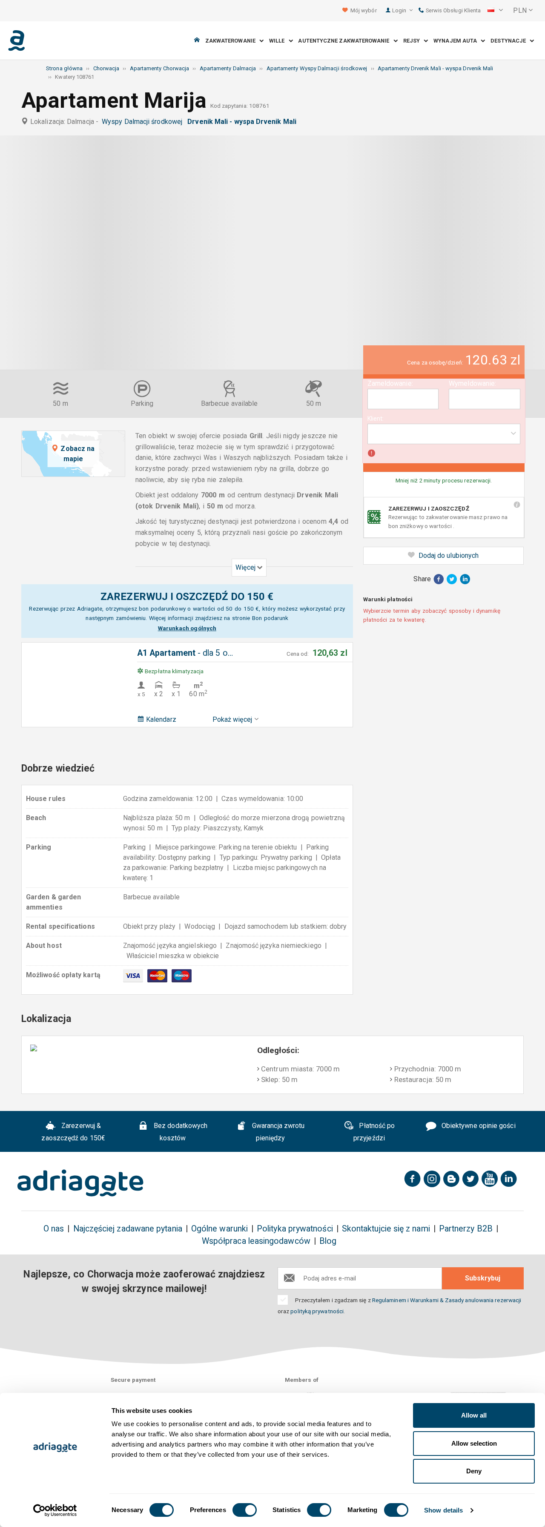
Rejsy (413, 40)
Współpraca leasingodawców (256, 1241)
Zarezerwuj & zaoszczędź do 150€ (73, 1132)
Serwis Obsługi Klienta (452, 10)
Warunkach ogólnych (187, 628)
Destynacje (510, 40)
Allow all (474, 1415)
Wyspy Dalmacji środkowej (144, 122)
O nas (53, 1229)
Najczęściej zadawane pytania (127, 1229)
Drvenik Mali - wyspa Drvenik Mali (243, 122)
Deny (474, 1471)
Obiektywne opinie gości (478, 1126)
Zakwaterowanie (232, 40)
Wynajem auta (457, 40)
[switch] (244, 1510)
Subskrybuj (482, 1278)
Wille (279, 40)
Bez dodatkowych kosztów (179, 1132)
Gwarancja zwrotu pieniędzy (277, 1132)
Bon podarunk (270, 617)
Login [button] (399, 10)
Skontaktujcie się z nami (386, 1229)
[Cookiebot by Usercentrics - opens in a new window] (55, 1510)
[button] (495, 11)
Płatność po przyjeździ (374, 1132)
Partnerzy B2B (466, 1229)
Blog (327, 1241)
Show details (443, 1510)
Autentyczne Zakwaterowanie (345, 40)
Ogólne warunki (219, 1229)
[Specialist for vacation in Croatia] (80, 1183)
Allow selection (474, 1443)
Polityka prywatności (295, 1229)
